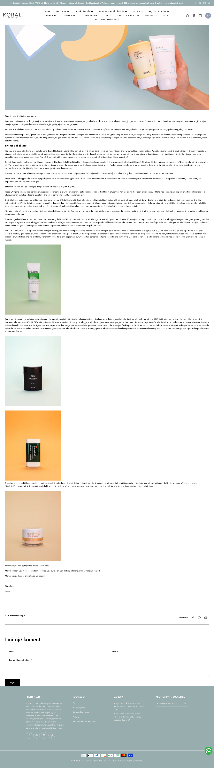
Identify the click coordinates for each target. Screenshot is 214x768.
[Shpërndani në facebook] (193, 617)
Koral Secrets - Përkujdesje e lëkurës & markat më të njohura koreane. (111, 760)
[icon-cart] (200, 16)
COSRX (80, 233)
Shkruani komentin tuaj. (20, 660)
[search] (187, 16)
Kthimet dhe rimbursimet (84, 721)
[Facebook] (196, 3)
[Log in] (194, 16)
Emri (11, 651)
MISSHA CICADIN (34, 322)
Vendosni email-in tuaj (167, 703)
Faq (74, 703)
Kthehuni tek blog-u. (16, 615)
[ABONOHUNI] (184, 704)
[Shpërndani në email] (205, 617)
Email (115, 651)
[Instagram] (200, 3)
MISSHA (51, 236)
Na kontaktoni (79, 707)
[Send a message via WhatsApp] (209, 751)
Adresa (76, 717)
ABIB (156, 319)
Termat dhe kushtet (81, 712)
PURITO (155, 230)
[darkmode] (208, 16)
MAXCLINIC (10, 486)
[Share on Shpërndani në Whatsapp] (199, 617)
